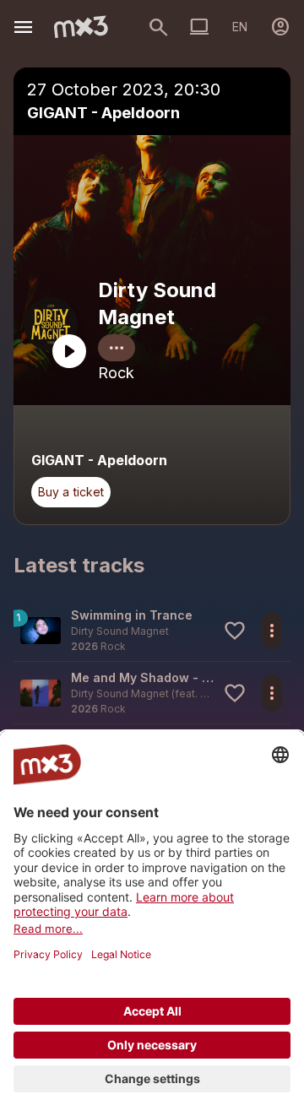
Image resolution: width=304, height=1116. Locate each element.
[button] (152, 630)
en (239, 26)
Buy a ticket (71, 492)
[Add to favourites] (234, 630)
